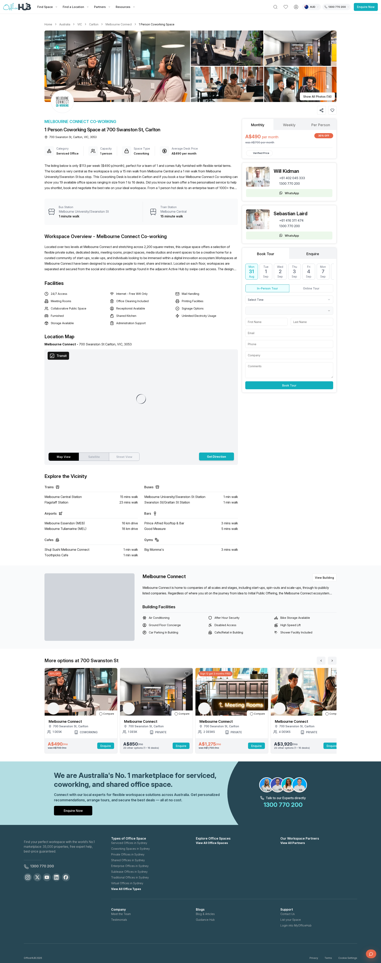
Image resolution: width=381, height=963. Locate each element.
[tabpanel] (289, 139)
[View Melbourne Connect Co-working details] (62, 101)
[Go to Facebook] (66, 877)
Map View (64, 456)
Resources (123, 7)
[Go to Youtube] (47, 877)
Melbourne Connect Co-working (80, 121)
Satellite (94, 456)
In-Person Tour (267, 288)
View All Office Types (126, 889)
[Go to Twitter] (37, 877)
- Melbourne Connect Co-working (130, 236)
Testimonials (119, 919)
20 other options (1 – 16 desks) (141, 747)
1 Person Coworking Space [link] (156, 24)
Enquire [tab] (312, 254)
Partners (100, 7)
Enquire (105, 746)
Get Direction (216, 456)
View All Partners (292, 843)
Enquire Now (366, 7)
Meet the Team (121, 914)
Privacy (314, 957)
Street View (124, 456)
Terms (328, 957)
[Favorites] (285, 7)
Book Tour (289, 385)
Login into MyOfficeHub (296, 925)
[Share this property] (321, 110)
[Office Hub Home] (17, 7)
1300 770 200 (289, 183)
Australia (64, 24)
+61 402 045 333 (292, 178)
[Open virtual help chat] (371, 954)
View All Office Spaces (212, 843)
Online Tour (311, 288)
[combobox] (289, 300)
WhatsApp (292, 193)
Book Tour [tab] (265, 254)
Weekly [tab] (289, 125)
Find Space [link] (45, 7)
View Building (324, 577)
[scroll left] (321, 661)
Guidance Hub (205, 919)
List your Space (290, 919)
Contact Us (287, 914)
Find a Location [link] (73, 7)
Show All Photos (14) (317, 96)
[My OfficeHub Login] (296, 7)
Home (48, 24)
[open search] (275, 7)
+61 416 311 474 (291, 220)
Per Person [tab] (320, 125)
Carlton (93, 24)
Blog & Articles (205, 914)
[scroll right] (332, 661)
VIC (79, 24)
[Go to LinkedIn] (56, 877)
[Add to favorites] (332, 110)
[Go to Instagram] (28, 877)
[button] (190, 66)
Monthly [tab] (257, 125)
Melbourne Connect (119, 24)
